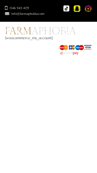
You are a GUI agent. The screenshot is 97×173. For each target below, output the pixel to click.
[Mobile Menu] (90, 31)
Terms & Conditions (20, 58)
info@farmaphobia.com (27, 14)
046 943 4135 (19, 8)
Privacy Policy (37, 52)
